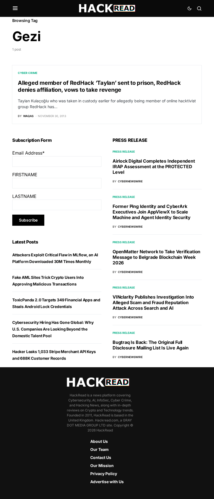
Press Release (124, 151)
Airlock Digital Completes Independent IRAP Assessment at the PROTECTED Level (154, 166)
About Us (99, 441)
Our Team (99, 449)
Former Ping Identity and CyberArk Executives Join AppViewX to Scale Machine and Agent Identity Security (152, 211)
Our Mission (102, 465)
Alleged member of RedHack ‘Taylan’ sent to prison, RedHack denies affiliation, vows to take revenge (99, 86)
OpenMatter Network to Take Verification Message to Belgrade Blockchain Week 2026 (156, 257)
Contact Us (100, 457)
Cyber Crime (27, 73)
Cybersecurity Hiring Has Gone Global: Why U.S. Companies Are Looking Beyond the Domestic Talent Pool (53, 329)
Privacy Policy (103, 473)
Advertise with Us (107, 481)
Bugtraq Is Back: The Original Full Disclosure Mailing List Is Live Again (151, 345)
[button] (15, 8)
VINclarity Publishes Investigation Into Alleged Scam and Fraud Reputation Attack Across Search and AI (153, 302)
